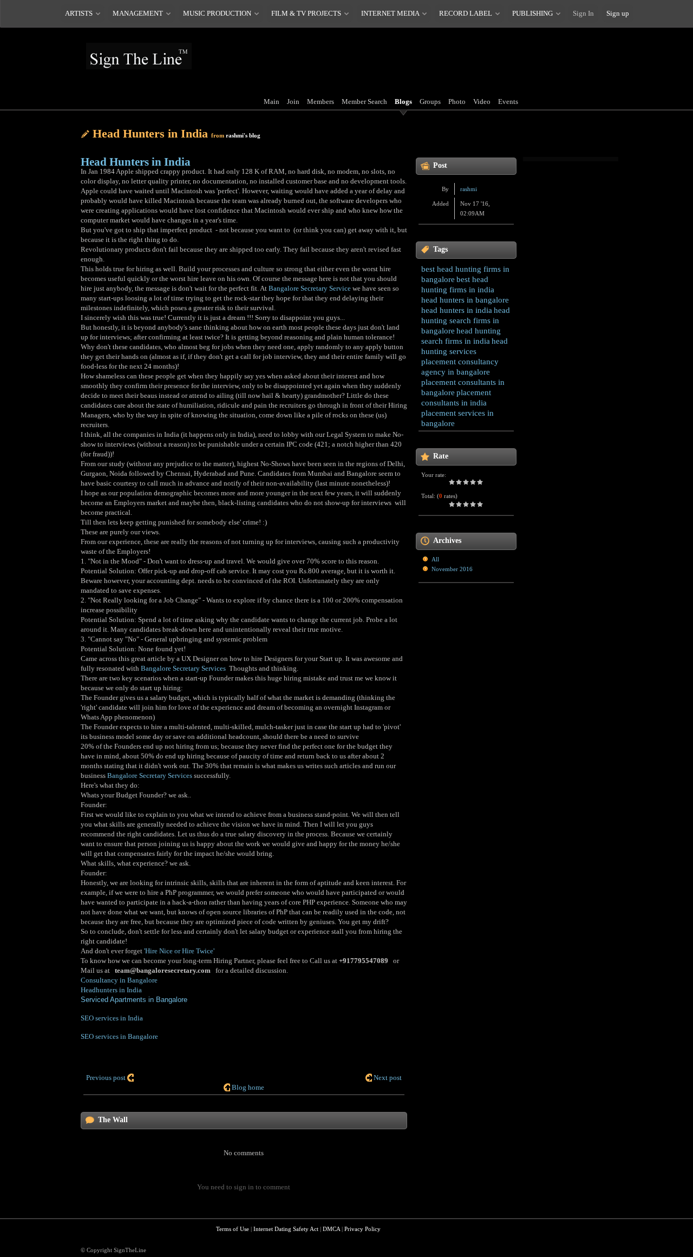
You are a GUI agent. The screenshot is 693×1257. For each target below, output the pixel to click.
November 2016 (452, 569)
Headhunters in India (111, 990)
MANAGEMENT (138, 13)
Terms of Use (232, 1229)
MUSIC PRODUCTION (217, 13)
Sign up (617, 13)
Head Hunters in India (136, 161)
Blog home (248, 1087)
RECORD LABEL (465, 13)
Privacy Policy (362, 1229)
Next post (388, 1077)
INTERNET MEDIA (390, 13)
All (435, 559)
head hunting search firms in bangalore (465, 320)
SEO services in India (112, 1018)
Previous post (106, 1077)
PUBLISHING (532, 13)
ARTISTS (79, 13)
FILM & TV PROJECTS (306, 13)
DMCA (331, 1229)
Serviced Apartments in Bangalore (134, 1000)
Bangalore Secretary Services (183, 668)
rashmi (468, 189)
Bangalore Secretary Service (310, 288)
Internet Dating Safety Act (285, 1229)
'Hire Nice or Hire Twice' (179, 951)
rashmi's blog (243, 135)
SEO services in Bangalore (119, 1036)
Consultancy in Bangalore (119, 980)
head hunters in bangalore (465, 300)
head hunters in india (456, 310)
